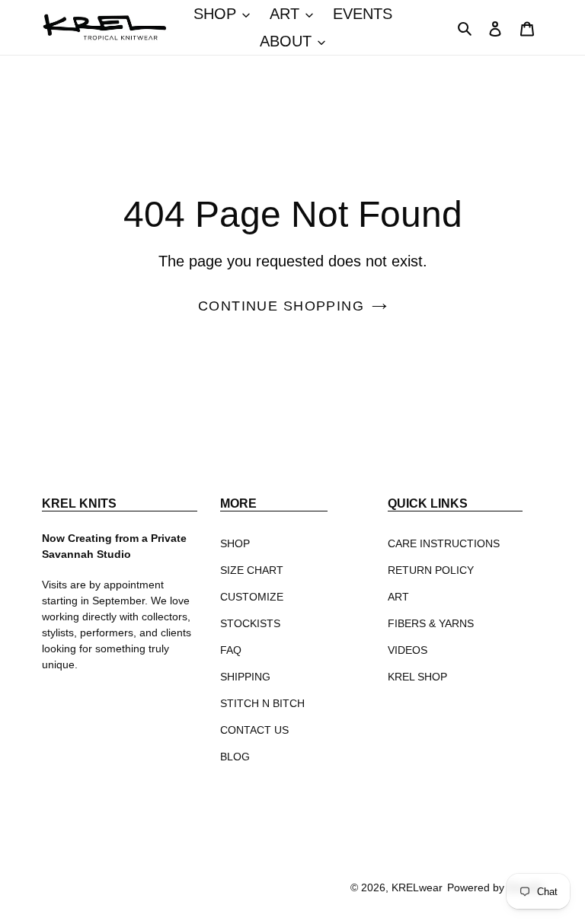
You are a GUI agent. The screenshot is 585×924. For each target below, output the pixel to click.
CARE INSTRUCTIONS (444, 543)
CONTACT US (254, 730)
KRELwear (417, 887)
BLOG (235, 756)
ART (398, 597)
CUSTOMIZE (251, 597)
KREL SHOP (417, 677)
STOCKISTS (250, 623)
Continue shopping (281, 306)
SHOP (235, 543)
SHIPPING (245, 677)
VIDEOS (407, 650)
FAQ (230, 650)
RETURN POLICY (431, 570)
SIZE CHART (251, 570)
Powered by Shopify (495, 887)
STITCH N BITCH (262, 703)
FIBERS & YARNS (431, 623)
